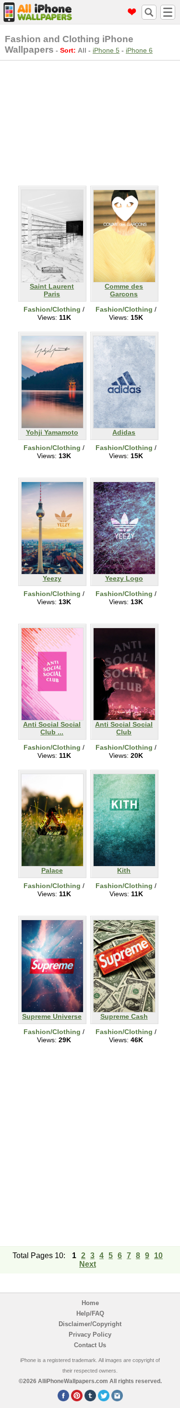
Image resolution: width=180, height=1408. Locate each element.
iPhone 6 (139, 50)
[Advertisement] (90, 121)
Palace (52, 870)
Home (90, 1303)
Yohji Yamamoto (52, 432)
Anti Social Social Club (124, 728)
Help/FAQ (90, 1313)
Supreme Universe (52, 1016)
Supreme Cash (124, 1016)
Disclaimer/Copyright (90, 1324)
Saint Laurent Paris (52, 290)
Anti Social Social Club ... (52, 728)
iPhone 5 (106, 50)
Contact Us (90, 1345)
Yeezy (52, 578)
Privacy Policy (90, 1334)
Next (87, 1264)
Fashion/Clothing (52, 309)
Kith (124, 870)
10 (158, 1255)
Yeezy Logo (124, 578)
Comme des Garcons (124, 290)
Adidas (123, 432)
